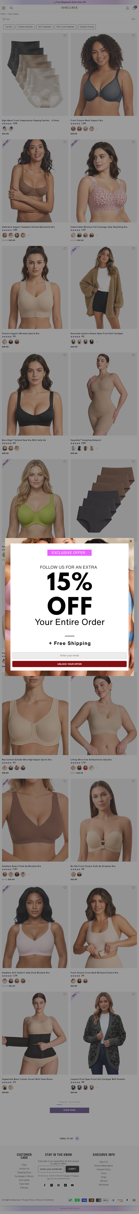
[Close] (130, 541)
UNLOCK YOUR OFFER (69, 664)
